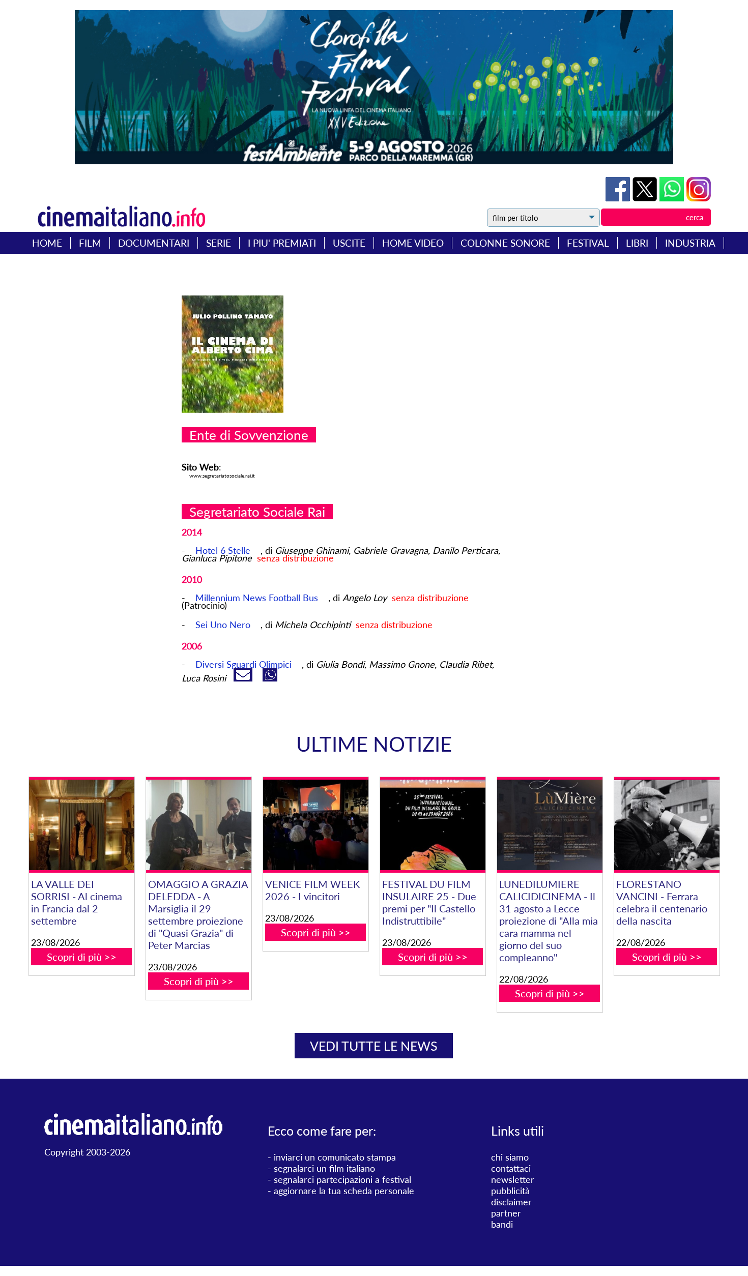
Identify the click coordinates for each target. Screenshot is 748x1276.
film (90, 243)
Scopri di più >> (82, 957)
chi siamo (510, 1157)
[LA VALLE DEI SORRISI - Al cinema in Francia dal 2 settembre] (81, 825)
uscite (349, 243)
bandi (502, 1224)
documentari (153, 243)
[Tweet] (645, 197)
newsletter (512, 1179)
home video (413, 243)
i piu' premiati (282, 243)
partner (506, 1213)
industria (690, 243)
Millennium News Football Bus (256, 597)
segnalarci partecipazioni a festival (342, 1179)
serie (218, 243)
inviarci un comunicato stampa (335, 1157)
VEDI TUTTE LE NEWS (374, 1045)
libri (637, 243)
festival (588, 243)
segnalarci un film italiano (324, 1168)
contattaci (511, 1168)
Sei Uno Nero (222, 624)
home (47, 243)
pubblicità (510, 1190)
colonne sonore (505, 243)
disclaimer (511, 1201)
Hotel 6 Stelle (222, 550)
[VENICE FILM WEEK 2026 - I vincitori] (315, 825)
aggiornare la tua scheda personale (344, 1190)
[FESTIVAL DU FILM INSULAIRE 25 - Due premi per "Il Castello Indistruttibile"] (432, 825)
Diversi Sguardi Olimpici (243, 664)
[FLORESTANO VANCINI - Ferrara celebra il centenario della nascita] (667, 825)
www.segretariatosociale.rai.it (222, 475)
